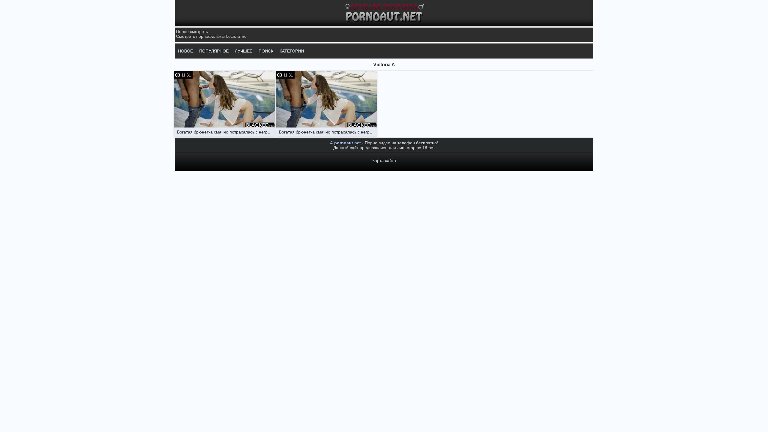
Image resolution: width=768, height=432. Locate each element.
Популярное (214, 51)
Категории (292, 51)
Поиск (266, 51)
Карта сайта (384, 160)
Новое (185, 51)
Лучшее (243, 51)
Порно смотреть (192, 31)
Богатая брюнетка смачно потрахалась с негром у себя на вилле (226, 132)
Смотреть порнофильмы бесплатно (211, 36)
